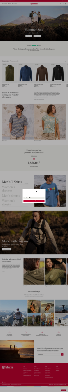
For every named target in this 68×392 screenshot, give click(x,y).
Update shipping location (34, 200)
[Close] (44, 190)
